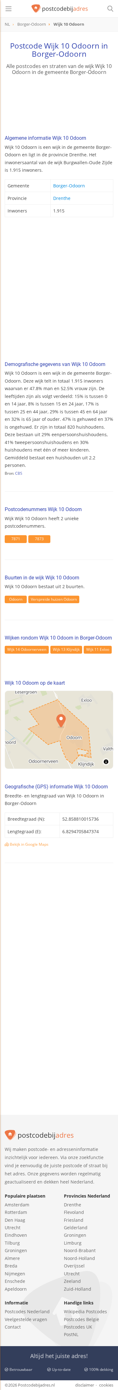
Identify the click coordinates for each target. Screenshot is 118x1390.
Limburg (72, 1243)
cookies (106, 1385)
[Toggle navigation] (8, 9)
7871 (15, 538)
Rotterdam (16, 1212)
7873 (39, 538)
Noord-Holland (79, 1258)
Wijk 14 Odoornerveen (26, 649)
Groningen (16, 1250)
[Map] (59, 730)
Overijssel (74, 1266)
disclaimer (84, 1385)
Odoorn (15, 599)
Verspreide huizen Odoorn (54, 599)
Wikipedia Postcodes (85, 1311)
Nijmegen (15, 1274)
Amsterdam (17, 1205)
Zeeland (72, 1281)
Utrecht (12, 1228)
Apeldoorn (16, 1289)
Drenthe (61, 198)
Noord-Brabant (80, 1250)
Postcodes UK (78, 1327)
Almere (12, 1258)
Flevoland (74, 1212)
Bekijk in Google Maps (28, 844)
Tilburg (12, 1243)
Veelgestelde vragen (26, 1319)
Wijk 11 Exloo (97, 649)
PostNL (71, 1334)
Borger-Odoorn (69, 186)
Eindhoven (16, 1235)
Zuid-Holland (77, 1289)
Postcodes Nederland (27, 1311)
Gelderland (75, 1228)
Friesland (73, 1220)
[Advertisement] (59, 291)
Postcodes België (81, 1319)
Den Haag (15, 1220)
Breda (11, 1266)
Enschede (15, 1281)
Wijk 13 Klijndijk (66, 649)
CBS (18, 473)
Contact (13, 1327)
